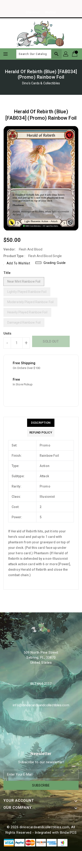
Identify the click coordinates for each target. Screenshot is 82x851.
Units (7, 333)
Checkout (33, 12)
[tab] (40, 423)
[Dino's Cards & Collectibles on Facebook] (32, 5)
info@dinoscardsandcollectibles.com (41, 705)
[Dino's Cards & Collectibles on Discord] (49, 5)
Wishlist (50, 12)
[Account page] (66, 54)
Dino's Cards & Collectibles (41, 83)
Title (7, 273)
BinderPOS (68, 832)
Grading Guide (55, 263)
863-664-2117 (40, 684)
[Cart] (75, 54)
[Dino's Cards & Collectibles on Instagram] (41, 5)
